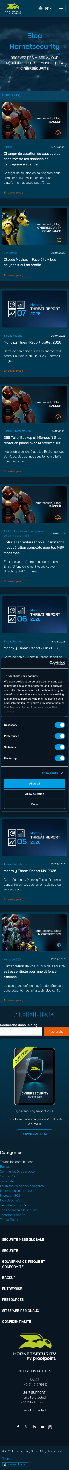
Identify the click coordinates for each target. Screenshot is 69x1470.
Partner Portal (17, 1464)
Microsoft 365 (22, 431)
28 (45, 1014)
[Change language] (45, 8)
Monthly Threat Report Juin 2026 (31, 648)
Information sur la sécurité (18, 1191)
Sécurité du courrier (14, 1205)
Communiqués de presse (17, 1171)
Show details (50, 772)
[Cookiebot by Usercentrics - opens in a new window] (49, 663)
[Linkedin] (34, 1427)
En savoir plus (13, 192)
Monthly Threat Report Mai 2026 (30, 870)
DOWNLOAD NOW (35, 1134)
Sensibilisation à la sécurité (19, 1210)
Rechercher (56, 1031)
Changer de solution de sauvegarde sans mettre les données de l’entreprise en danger (32, 159)
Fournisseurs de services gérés (22, 1186)
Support (7, 1458)
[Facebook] (19, 1427)
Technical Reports (12, 1215)
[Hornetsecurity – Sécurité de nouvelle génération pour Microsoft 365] (12, 8)
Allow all (34, 783)
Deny (34, 804)
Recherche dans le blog (19, 1025)
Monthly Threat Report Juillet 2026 (32, 342)
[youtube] (42, 1427)
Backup (8, 146)
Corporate (7, 1181)
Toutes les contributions (16, 1162)
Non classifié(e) (10, 1200)
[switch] (60, 736)
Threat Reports (13, 335)
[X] (27, 1427)
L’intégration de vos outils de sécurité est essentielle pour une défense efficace (34, 971)
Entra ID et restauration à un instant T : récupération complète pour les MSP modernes (34, 547)
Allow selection (34, 793)
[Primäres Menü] (61, 8)
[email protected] (34, 1397)
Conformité (11, 252)
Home (6, 95)
